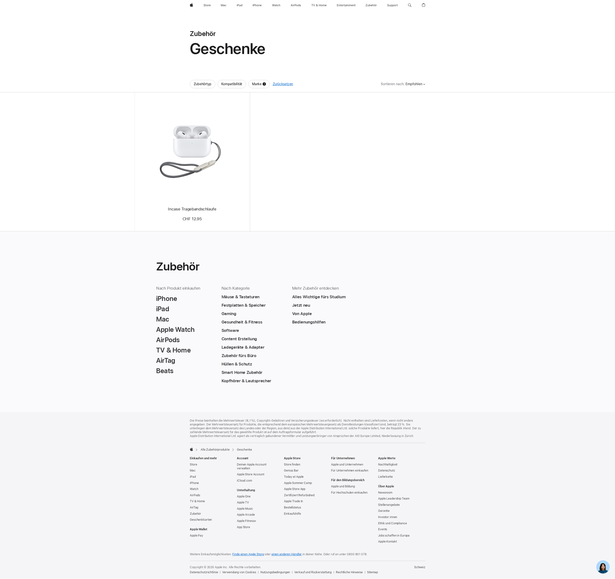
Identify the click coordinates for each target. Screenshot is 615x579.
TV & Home (197, 501)
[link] (603, 567)
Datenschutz (386, 470)
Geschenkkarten (201, 519)
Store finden (292, 464)
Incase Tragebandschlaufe (192, 209)
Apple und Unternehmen (347, 464)
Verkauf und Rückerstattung (313, 572)
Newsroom (385, 492)
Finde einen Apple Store (248, 554)
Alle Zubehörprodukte (215, 449)
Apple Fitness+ (246, 521)
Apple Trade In (293, 501)
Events (382, 529)
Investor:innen (387, 517)
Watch (194, 489)
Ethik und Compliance (392, 523)
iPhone (194, 483)
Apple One (244, 496)
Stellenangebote (389, 505)
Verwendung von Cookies (239, 572)
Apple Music (245, 508)
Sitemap (372, 572)
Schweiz (419, 567)
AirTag (194, 507)
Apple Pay (196, 535)
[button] (409, 5)
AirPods (195, 495)
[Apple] (191, 449)
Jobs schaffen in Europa (394, 535)
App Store (243, 527)
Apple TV (243, 502)
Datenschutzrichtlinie (204, 572)
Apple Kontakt (387, 541)
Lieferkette (385, 476)
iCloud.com (244, 480)
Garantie (384, 511)
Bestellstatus (292, 507)
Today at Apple (294, 476)
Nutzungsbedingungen (275, 572)
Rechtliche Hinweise (349, 572)
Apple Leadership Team (393, 498)
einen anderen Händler (286, 554)
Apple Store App (294, 489)
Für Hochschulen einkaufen (349, 492)
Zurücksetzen (283, 84)
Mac (193, 470)
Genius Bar (291, 470)
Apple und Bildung (343, 486)
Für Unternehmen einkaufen (349, 470)
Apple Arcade (246, 514)
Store (193, 464)
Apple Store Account (250, 474)
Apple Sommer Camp (298, 483)
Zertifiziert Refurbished (299, 495)
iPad (193, 476)
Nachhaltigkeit (387, 464)
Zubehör (195, 513)
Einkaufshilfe (292, 513)
